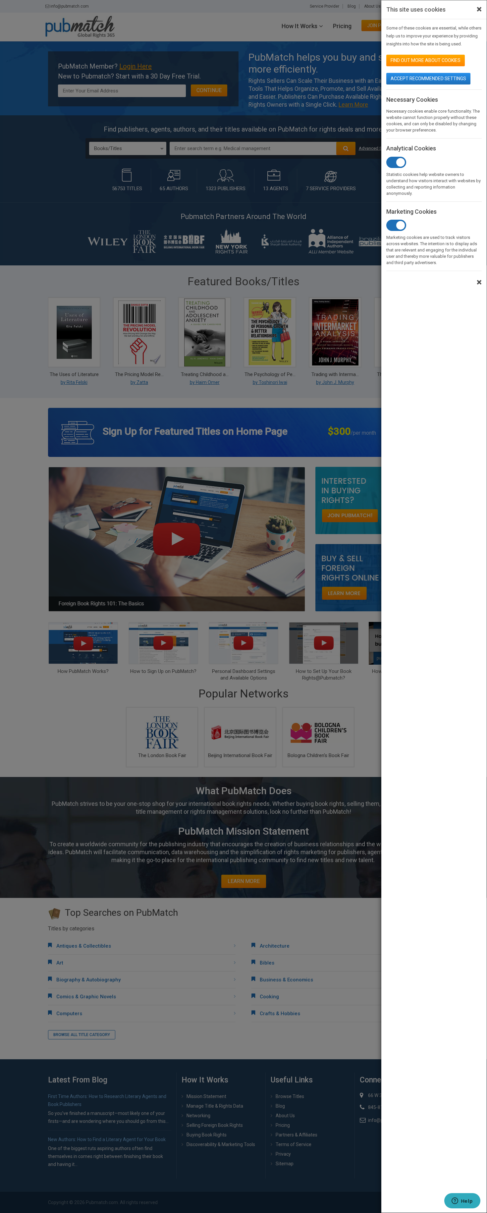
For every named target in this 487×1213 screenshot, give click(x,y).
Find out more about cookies (425, 60)
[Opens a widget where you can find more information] (462, 1201)
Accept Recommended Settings (428, 78)
